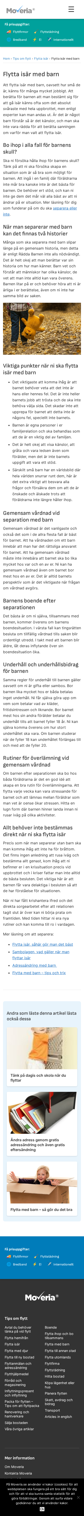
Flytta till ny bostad (19, 1357)
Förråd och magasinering (15, 1382)
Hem (6, 58)
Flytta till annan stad (60, 1351)
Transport (52, 1410)
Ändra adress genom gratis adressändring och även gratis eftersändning (37, 1145)
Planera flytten (56, 1393)
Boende (51, 1327)
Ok (42, 1509)
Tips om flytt (22, 58)
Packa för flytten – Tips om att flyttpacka (22, 1403)
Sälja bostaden (16, 1423)
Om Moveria (14, 1467)
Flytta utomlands (58, 1357)
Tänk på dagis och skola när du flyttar (38, 1078)
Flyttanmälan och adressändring (18, 1365)
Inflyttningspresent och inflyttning (19, 1393)
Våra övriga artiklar (19, 1429)
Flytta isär (41, 58)
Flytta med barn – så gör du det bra (41, 1209)
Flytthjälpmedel (16, 1374)
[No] (78, 1497)
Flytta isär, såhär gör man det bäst (42, 944)
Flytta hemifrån (16, 1338)
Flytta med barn (57, 1344)
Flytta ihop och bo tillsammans (59, 1336)
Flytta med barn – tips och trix (39, 972)
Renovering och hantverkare (17, 1414)
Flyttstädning (55, 1370)
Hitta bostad (54, 1376)
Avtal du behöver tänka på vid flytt (18, 1329)
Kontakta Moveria (18, 1473)
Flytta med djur (16, 1351)
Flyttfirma (52, 1363)
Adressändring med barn (34, 965)
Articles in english (58, 1417)
